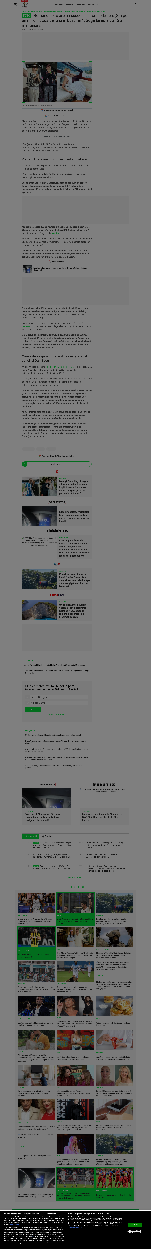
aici (33, 1236)
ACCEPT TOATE (135, 1225)
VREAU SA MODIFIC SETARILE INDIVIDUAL (134, 1231)
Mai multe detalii (14, 1224)
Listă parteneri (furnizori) (75, 1227)
